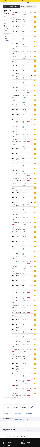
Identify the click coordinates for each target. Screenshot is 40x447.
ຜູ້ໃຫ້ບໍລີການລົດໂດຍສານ (9, 440)
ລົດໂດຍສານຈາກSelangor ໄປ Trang (7, 414)
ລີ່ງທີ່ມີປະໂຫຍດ (22, 442)
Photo (24, 14)
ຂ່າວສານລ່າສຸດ (4, 440)
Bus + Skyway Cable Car (28, 92)
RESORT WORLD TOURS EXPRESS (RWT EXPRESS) (19, 419)
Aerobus (5, 419)
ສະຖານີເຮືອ (9, 445)
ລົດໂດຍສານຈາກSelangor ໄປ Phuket (7, 413)
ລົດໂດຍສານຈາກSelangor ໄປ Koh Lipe (18, 413)
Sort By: (12, 10)
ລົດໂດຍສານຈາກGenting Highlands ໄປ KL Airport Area (31, 424)
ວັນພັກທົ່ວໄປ (18, 444)
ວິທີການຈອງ (4, 442)
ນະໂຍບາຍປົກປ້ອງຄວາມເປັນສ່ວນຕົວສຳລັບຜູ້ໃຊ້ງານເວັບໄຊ (23, 443)
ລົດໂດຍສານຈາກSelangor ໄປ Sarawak (29, 413)
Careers (4, 445)
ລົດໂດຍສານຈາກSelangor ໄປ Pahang (7, 412)
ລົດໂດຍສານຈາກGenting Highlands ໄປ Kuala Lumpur (8, 424)
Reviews (23, 14)
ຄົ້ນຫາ (28, 2)
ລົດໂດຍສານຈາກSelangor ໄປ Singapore (29, 412)
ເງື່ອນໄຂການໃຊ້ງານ (22, 444)
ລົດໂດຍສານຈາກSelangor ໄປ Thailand (29, 414)
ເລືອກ (35, 31)
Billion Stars (27, 419)
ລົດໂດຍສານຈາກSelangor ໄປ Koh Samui (18, 414)
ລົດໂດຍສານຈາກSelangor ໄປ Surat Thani (18, 412)
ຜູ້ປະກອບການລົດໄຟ (9, 442)
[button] (29, 0)
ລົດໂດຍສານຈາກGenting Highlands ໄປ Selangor (19, 424)
